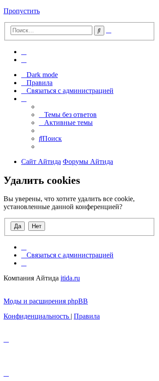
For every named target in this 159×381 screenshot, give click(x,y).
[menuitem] (23, 51)
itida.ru (70, 278)
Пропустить (22, 11)
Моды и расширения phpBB (46, 301)
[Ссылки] (23, 98)
